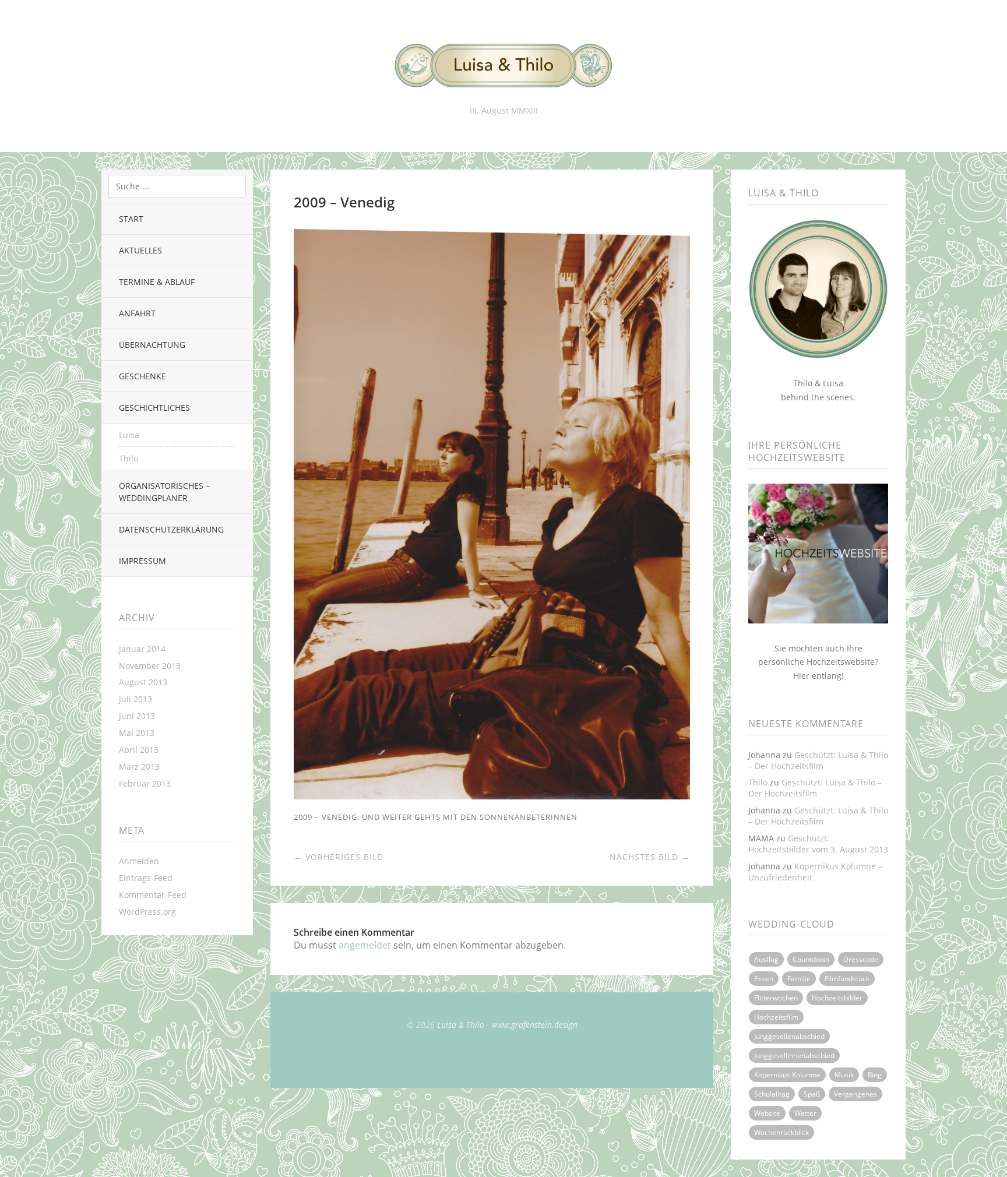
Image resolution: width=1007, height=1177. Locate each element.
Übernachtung (152, 344)
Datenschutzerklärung (171, 529)
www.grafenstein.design (534, 1024)
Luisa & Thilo (460, 1024)
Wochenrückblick (781, 1132)
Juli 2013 (135, 698)
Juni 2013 (137, 715)
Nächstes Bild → (650, 856)
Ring (875, 1075)
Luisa (129, 435)
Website (767, 1113)
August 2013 (143, 682)
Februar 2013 (145, 783)
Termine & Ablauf (157, 281)
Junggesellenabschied (789, 1036)
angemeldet (365, 945)
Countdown (811, 959)
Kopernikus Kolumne (787, 1075)
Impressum (142, 560)
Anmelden (139, 860)
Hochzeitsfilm (776, 1017)
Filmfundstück (847, 979)
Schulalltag (772, 1094)
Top (492, 1058)
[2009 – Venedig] (492, 796)
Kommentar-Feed (152, 894)
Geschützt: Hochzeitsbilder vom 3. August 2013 (818, 844)
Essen (763, 979)
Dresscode (860, 959)
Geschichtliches (154, 407)
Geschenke (142, 376)
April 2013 (139, 749)
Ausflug (766, 959)
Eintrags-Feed (145, 877)
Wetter (805, 1113)
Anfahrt (137, 313)
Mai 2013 (136, 732)
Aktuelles (140, 250)
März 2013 (139, 766)
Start (131, 218)
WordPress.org (147, 911)
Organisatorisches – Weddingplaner (164, 491)
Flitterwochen (776, 998)
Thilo (128, 458)
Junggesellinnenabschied (794, 1055)
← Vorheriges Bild (338, 856)
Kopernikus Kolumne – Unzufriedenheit (815, 872)
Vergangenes (855, 1094)
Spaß (812, 1094)
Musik (844, 1075)
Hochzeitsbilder (837, 998)
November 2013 (150, 665)
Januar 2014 (142, 648)
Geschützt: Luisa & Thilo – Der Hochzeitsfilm (818, 760)
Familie (799, 979)
